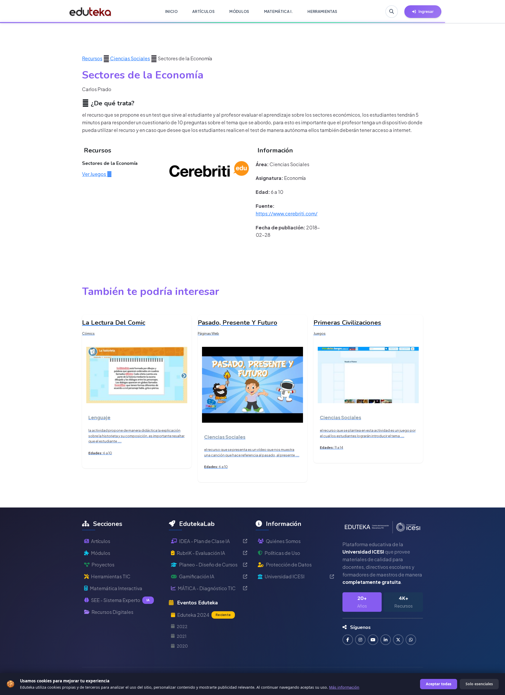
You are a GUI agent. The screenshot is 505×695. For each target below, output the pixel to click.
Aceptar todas (438, 683)
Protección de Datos (289, 564)
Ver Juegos (94, 174)
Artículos (100, 541)
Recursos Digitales (112, 612)
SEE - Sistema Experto (120, 600)
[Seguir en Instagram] (360, 639)
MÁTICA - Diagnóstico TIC (207, 588)
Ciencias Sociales (129, 58)
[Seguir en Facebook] (347, 639)
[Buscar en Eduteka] (391, 11)
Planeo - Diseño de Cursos (208, 564)
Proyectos (103, 564)
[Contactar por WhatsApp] (411, 639)
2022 (182, 626)
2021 (181, 636)
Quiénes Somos (283, 541)
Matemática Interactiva (116, 588)
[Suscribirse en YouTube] (373, 639)
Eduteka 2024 (204, 615)
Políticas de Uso (282, 553)
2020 (182, 645)
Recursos (92, 58)
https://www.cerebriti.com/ (286, 213)
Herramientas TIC (110, 576)
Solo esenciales (479, 683)
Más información (344, 687)
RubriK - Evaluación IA (201, 553)
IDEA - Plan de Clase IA (204, 541)
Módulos (100, 553)
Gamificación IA (196, 576)
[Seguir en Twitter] (398, 639)
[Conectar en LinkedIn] (385, 639)
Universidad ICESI (285, 576)
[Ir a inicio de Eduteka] (90, 11)
